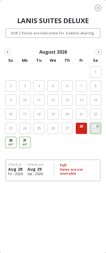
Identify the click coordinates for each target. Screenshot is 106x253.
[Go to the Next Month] (98, 52)
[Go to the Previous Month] (7, 52)
